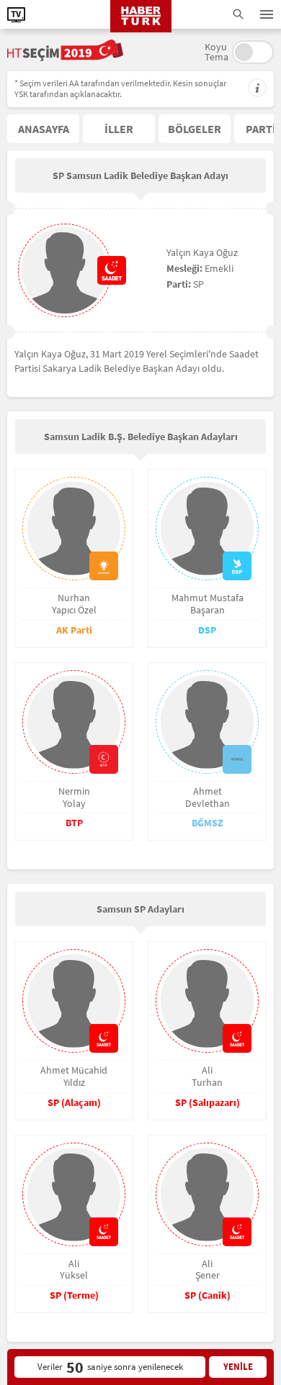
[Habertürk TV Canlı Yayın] (16, 15)
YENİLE (238, 1367)
